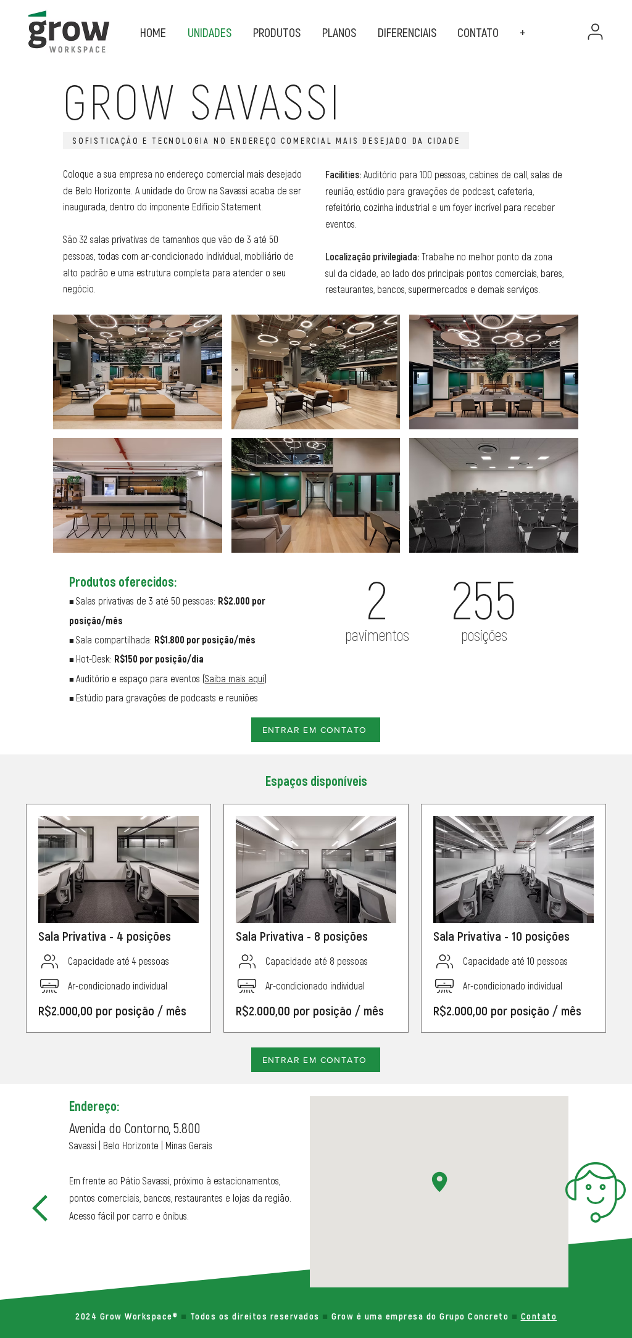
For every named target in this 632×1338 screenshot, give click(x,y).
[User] (595, 32)
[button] (523, 33)
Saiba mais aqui (234, 679)
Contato (539, 1315)
